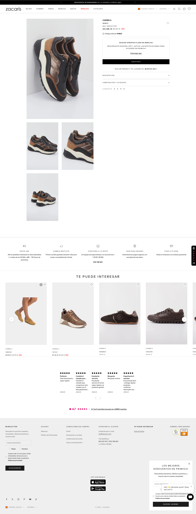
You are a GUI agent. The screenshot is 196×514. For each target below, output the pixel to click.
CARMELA (107, 20)
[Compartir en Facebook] (114, 89)
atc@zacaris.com (105, 434)
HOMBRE (40, 9)
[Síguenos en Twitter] (12, 499)
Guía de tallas (139, 431)
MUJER (29, 9)
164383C (102, 352)
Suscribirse (15, 468)
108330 (8, 352)
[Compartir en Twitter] (118, 89)
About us (44, 431)
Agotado (136, 62)
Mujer (13, 449)
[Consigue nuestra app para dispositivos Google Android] (98, 488)
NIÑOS (51, 9)
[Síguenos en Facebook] (6, 499)
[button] (96, 398)
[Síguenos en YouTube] (30, 499)
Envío (68, 431)
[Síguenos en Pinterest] (24, 499)
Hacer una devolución (74, 443)
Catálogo (98, 9)
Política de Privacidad (49, 435)
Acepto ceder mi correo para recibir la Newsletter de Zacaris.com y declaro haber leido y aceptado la (172, 496)
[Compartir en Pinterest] (121, 89)
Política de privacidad (163, 498)
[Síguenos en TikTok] (36, 499)
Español (163, 9)
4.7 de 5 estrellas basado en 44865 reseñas (109, 409)
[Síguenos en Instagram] (18, 499)
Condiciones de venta (74, 439)
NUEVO (73, 9)
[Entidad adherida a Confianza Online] (180, 432)
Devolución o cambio (74, 435)
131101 (55, 352)
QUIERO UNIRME (170, 504)
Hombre (25, 449)
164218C (149, 352)
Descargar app (136, 53)
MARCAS (62, 9)
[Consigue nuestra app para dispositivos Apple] (98, 482)
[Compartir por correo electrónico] (124, 89)
